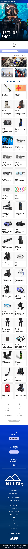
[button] (1, 45)
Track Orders (8, 410)
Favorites (19, 410)
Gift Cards (19, 415)
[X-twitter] (14, 465)
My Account (19, 406)
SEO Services (20, 547)
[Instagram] (17, 465)
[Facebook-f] (11, 465)
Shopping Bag (9, 415)
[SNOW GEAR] (7, 70)
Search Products (8, 406)
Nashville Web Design (12, 547)
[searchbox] (10, 51)
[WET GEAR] (14, 60)
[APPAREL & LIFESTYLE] (21, 70)
